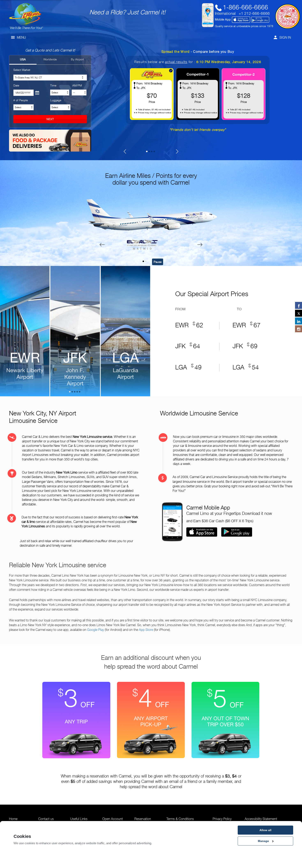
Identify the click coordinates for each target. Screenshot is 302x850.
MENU (21, 37)
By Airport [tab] (77, 59)
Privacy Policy (222, 819)
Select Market (21, 69)
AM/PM (77, 85)
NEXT (50, 119)
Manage (263, 841)
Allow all (265, 830)
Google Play (95, 629)
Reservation (142, 819)
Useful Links (79, 819)
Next (158, 329)
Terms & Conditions (180, 819)
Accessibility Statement (261, 819)
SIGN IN (285, 37)
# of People (20, 100)
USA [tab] (23, 59)
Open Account (112, 819)
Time (53, 85)
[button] (143, 261)
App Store (146, 629)
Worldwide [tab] (50, 59)
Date (16, 85)
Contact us (46, 819)
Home (13, 819)
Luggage (55, 100)
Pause (157, 261)
